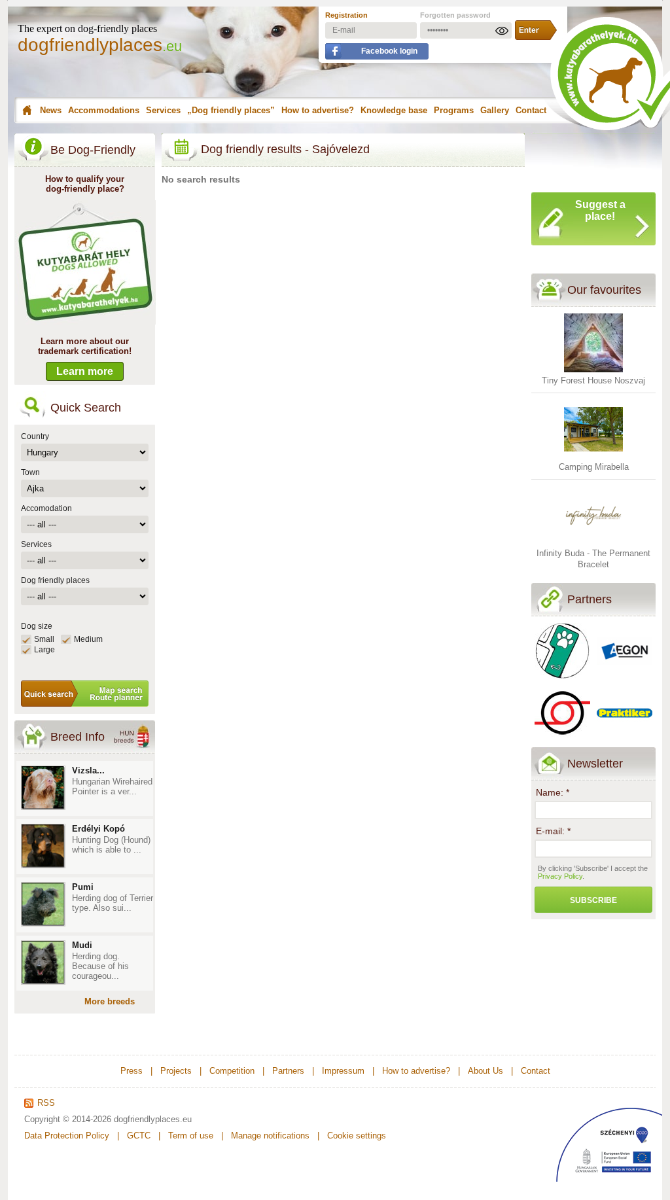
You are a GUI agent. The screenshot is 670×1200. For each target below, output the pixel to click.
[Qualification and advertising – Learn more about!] (85, 321)
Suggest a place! (600, 210)
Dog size (36, 626)
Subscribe (593, 900)
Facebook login (389, 51)
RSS (46, 1103)
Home (25, 110)
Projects (176, 1071)
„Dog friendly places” (231, 110)
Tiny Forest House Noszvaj (593, 380)
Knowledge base (394, 110)
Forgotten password (455, 15)
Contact (531, 110)
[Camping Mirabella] (593, 456)
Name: (552, 792)
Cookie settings (356, 1135)
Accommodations (103, 110)
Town (30, 472)
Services (163, 110)
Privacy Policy (560, 876)
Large (44, 649)
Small (44, 639)
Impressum (343, 1071)
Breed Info (77, 736)
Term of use (190, 1135)
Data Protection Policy (66, 1135)
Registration (346, 15)
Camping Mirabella (594, 467)
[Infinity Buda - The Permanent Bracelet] (593, 542)
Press (131, 1071)
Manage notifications (270, 1135)
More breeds (109, 1001)
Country (35, 436)
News (51, 110)
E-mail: (553, 831)
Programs (454, 110)
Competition (232, 1071)
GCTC (138, 1135)
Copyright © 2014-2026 (67, 1119)
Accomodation (46, 508)
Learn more (84, 371)
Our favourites (604, 289)
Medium (88, 639)
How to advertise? (317, 110)
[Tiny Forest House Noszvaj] (593, 369)
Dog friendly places (55, 580)
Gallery (494, 110)
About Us (485, 1071)
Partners (589, 599)
